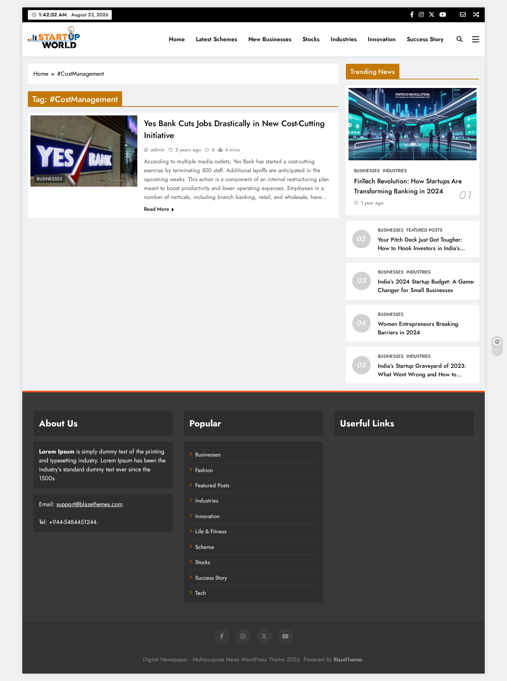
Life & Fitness (210, 531)
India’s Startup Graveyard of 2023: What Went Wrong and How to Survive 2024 (422, 374)
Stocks (311, 39)
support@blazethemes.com (89, 504)
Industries (344, 39)
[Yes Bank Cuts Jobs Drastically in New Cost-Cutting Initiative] (83, 151)
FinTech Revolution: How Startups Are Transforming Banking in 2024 (408, 186)
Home (177, 39)
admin (158, 149)
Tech (200, 593)
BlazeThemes (348, 659)
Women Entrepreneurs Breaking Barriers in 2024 (418, 328)
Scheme (204, 547)
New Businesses (269, 39)
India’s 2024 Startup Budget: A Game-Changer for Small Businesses (426, 286)
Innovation (382, 39)
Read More (156, 209)
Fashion (204, 470)
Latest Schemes (216, 39)
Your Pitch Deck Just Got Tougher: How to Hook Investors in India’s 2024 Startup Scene (420, 248)
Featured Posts (424, 230)
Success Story (425, 39)
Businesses (49, 179)
